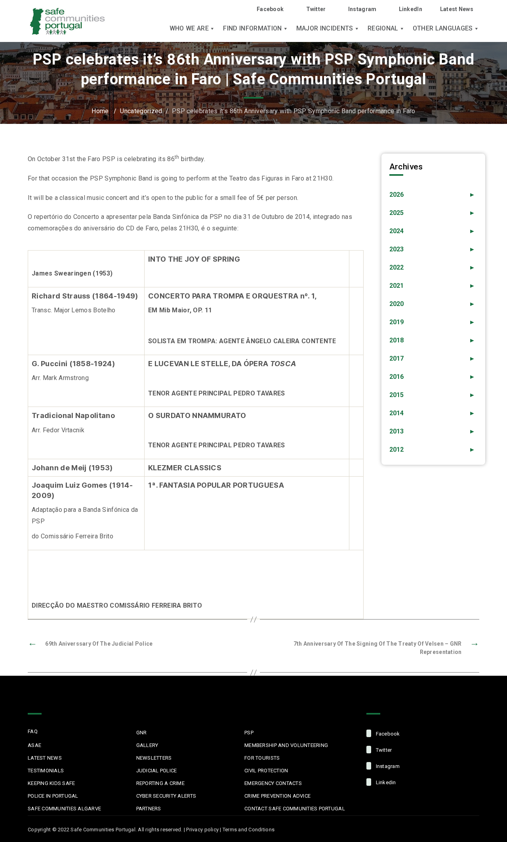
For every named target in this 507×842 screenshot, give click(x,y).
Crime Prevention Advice (277, 796)
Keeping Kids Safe (51, 783)
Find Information (252, 28)
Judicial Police (156, 771)
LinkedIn (410, 9)
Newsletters (154, 758)
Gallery (147, 745)
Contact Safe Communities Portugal (294, 809)
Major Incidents (324, 28)
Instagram (362, 9)
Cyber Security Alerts (166, 796)
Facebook (270, 9)
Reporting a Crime (160, 783)
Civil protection (266, 771)
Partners (148, 809)
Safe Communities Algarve (64, 809)
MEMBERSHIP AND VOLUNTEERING (286, 745)
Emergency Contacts (273, 783)
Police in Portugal (53, 796)
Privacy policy (202, 829)
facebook (387, 734)
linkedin (385, 782)
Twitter (316, 9)
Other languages (443, 28)
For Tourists (262, 758)
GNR (141, 733)
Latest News (456, 9)
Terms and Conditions (248, 829)
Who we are (189, 28)
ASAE (34, 745)
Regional (383, 28)
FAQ (33, 731)
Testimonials (46, 771)
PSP (249, 733)
